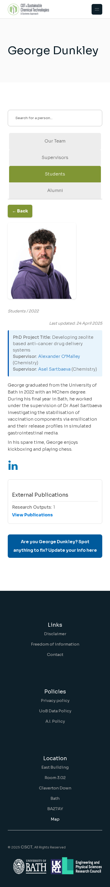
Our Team (55, 141)
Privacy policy (55, 700)
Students (55, 174)
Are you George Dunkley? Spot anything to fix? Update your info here (55, 546)
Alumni (55, 190)
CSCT (27, 847)
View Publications (32, 515)
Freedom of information (55, 644)
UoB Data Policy (55, 710)
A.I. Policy (55, 721)
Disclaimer (55, 633)
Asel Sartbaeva (54, 369)
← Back (20, 211)
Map (55, 819)
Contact (55, 654)
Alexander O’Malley (59, 356)
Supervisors (55, 157)
